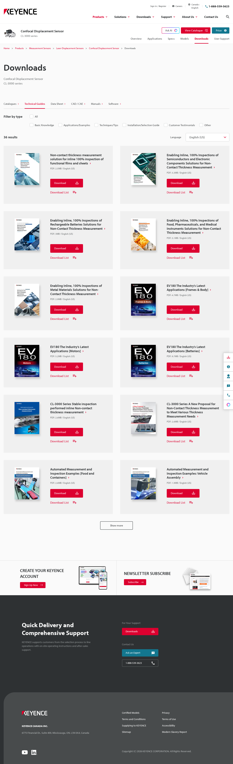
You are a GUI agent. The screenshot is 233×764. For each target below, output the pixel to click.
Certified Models (130, 712)
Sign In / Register (158, 6)
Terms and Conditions (134, 719)
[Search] (227, 16)
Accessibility (168, 725)
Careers (178, 6)
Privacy (166, 712)
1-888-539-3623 (219, 6)
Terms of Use (169, 719)
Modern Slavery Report (174, 732)
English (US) (197, 137)
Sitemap (126, 732)
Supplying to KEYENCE (134, 725)
